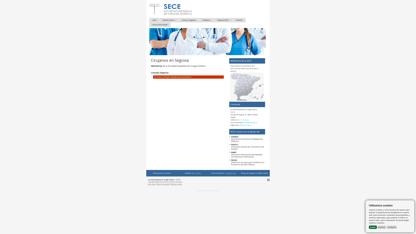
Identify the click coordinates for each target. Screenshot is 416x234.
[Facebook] (268, 180)
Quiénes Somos (168, 20)
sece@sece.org (249, 122)
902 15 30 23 (242, 120)
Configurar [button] (392, 227)
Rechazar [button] (381, 227)
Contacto (239, 20)
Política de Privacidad (162, 184)
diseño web (200, 191)
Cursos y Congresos (189, 20)
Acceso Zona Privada (160, 25)
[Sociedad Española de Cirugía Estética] (171, 9)
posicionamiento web (212, 191)
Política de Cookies (176, 184)
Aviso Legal (151, 184)
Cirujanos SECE (222, 20)
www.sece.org (244, 125)
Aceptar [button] (373, 227)
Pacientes (206, 20)
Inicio (154, 20)
